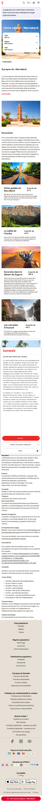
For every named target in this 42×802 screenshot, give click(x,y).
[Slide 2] (20, 124)
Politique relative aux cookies (21, 699)
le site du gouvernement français (14, 539)
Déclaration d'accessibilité (21, 686)
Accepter (20, 438)
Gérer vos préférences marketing (21, 705)
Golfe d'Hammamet (21, 649)
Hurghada (21, 659)
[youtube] (30, 743)
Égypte (21, 629)
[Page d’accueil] (2, 3)
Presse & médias (21, 682)
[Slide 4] (23, 124)
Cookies (35, 792)
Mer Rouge (21, 643)
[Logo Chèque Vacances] (28, 754)
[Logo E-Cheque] (32, 754)
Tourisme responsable (21, 679)
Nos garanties (21, 735)
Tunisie (21, 632)
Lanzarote (21, 646)
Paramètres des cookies (21, 702)
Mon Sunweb (21, 722)
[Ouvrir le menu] (38, 3)
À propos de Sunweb (21, 676)
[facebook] (12, 743)
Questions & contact (21, 719)
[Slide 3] (21, 124)
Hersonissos (21, 666)
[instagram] (21, 743)
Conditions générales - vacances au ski (21, 728)
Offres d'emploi (29, 789)
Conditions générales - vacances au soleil (21, 725)
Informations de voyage (21, 732)
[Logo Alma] (23, 754)
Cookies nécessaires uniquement (20, 444)
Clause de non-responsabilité (21, 709)
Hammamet (21, 663)
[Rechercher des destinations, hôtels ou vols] (24, 3)
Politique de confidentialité (21, 696)
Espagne (21, 626)
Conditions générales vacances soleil (17, 792)
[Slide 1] (18, 124)
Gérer (20, 451)
